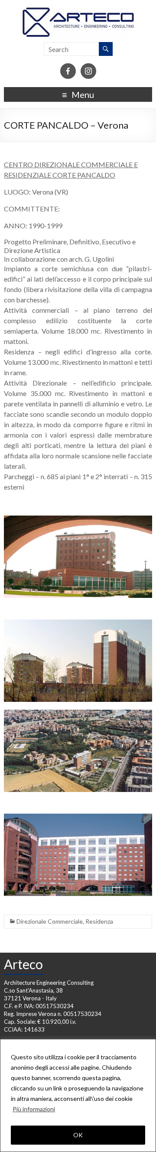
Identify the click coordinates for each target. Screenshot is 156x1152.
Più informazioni (34, 1109)
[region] (78, 1095)
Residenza (99, 921)
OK (78, 1135)
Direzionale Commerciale (49, 921)
